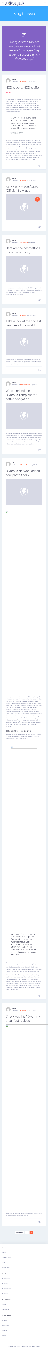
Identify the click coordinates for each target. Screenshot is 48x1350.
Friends (4, 1330)
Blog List (5, 1283)
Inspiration (23, 81)
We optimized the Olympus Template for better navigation (21, 395)
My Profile (5, 1325)
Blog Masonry (6, 1288)
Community (24, 242)
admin (14, 79)
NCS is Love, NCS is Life (22, 87)
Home (4, 1252)
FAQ (3, 1262)
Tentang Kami (6, 1257)
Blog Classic (6, 1278)
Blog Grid (5, 1293)
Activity (4, 1320)
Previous (19, 1232)
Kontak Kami (6, 1267)
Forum (4, 1304)
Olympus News (25, 385)
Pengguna (5, 1309)
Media (4, 1335)
